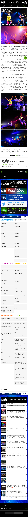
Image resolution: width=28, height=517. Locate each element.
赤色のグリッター (18, 301)
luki (2, 352)
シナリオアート (4, 293)
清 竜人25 (3, 349)
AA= (2, 297)
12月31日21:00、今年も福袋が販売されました (20, 349)
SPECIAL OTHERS (18, 260)
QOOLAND (17, 308)
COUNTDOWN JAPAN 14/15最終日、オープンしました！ (20, 383)
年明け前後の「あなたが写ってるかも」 (20, 328)
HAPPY (2, 273)
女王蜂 (2, 276)
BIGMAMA (17, 236)
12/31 (24, 217)
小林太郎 (16, 284)
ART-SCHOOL (17, 256)
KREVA (2, 226)
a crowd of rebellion (18, 273)
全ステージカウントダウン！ (20, 335)
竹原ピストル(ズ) (4, 270)
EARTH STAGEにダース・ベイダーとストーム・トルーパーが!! (20, 368)
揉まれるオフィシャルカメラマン (20, 378)
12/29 (10, 217)
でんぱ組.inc (17, 239)
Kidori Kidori (17, 266)
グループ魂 (3, 246)
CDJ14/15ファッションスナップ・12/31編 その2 (20, 344)
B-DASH (16, 223)
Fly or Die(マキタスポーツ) (20, 295)
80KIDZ (2, 359)
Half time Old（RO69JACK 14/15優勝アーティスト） (6, 311)
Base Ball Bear (4, 239)
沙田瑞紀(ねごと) (4, 329)
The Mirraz (17, 233)
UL (1, 342)
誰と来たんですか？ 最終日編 (20, 324)
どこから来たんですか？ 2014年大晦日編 (20, 373)
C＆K (16, 288)
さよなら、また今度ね (19, 291)
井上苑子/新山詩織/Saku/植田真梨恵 (7, 338)
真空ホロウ (3, 266)
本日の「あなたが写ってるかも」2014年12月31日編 (20, 354)
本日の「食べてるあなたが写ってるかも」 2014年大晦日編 (20, 363)
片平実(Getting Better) (5, 362)
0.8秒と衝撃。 (17, 270)
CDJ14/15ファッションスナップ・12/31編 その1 (20, 358)
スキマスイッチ (4, 243)
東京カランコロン (18, 250)
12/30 (17, 217)
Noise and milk (4, 307)
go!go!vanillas (17, 305)
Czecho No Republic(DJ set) (6, 323)
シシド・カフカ (4, 303)
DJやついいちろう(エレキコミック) (7, 334)
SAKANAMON (4, 280)
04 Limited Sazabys (5, 290)
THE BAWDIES (17, 246)
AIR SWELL (17, 298)
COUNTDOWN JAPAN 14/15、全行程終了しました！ (20, 319)
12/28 (3, 217)
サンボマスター (4, 223)
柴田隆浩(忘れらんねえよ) (6, 326)
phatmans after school (5, 287)
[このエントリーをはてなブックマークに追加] (22, 155)
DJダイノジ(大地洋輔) (5, 356)
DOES (16, 253)
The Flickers (17, 281)
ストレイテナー (4, 236)
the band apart (17, 226)
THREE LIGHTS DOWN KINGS (20, 277)
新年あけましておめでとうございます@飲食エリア (20, 340)
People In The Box (18, 229)
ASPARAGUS (17, 243)
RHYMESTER (4, 345)
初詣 (15, 332)
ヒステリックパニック (5, 300)
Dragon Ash (3, 229)
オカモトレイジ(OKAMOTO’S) (6, 319)
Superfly (3, 233)
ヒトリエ (3, 283)
